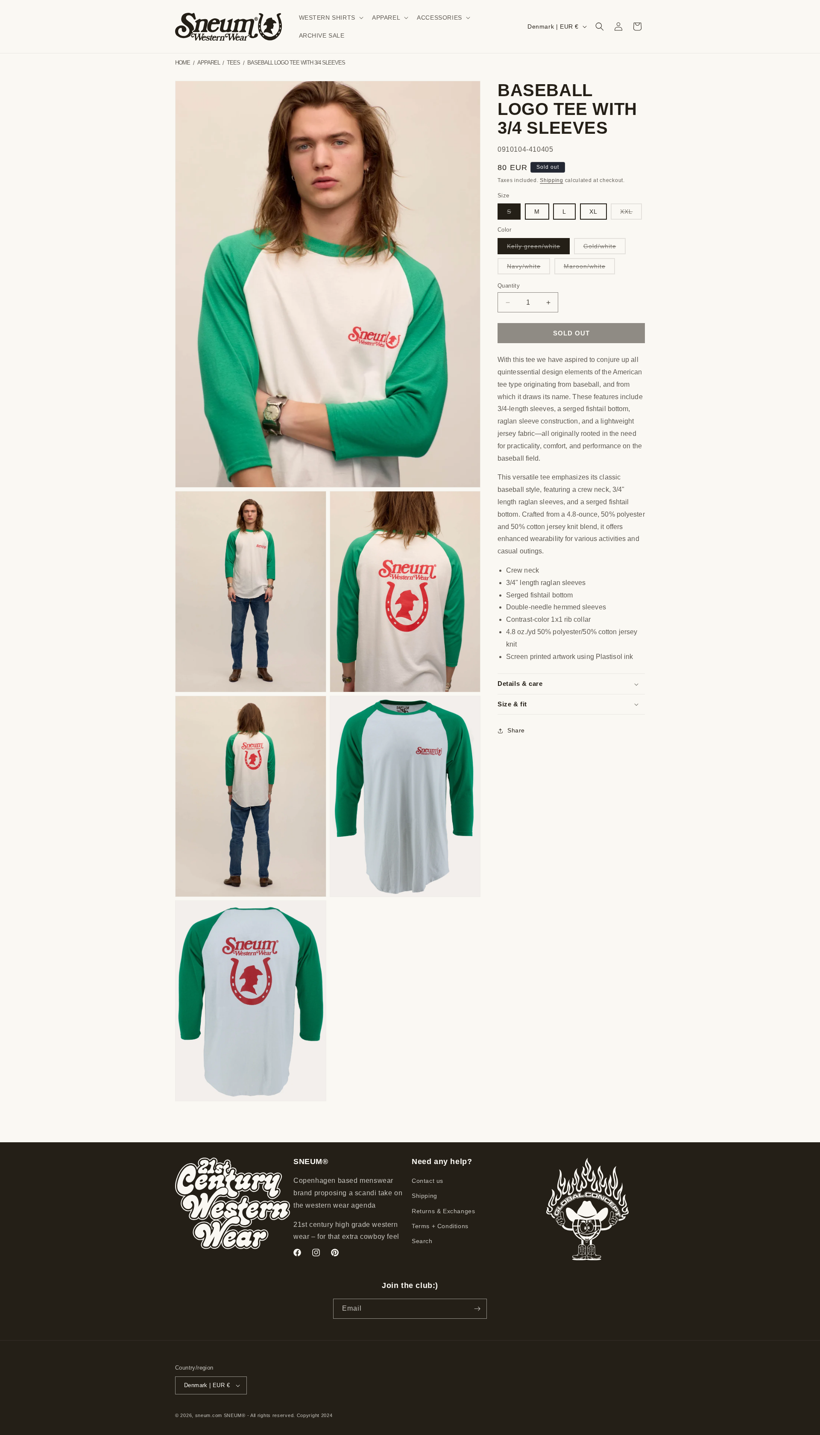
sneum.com (208, 1415)
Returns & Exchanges (443, 1211)
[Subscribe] (477, 1309)
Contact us (427, 1180)
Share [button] (516, 730)
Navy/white (528, 268)
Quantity (509, 285)
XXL (631, 214)
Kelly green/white (538, 248)
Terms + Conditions (440, 1226)
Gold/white (604, 248)
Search (422, 1241)
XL (593, 211)
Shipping (551, 181)
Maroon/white (589, 268)
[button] (330, 17)
